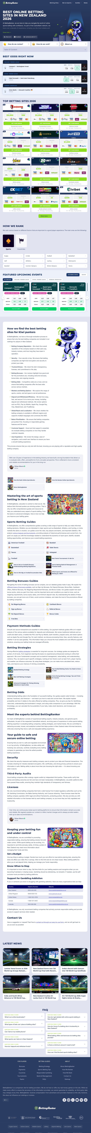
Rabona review (73, 126)
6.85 (25, 298)
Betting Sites (54, 3)
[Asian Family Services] (71, 1117)
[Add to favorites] (5, 65)
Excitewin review (74, 182)
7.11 (25, 301)
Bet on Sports (66, 3)
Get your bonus (16, 123)
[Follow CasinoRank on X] (73, 1100)
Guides (77, 3)
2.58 (81, 298)
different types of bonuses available (19, 587)
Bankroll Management (44, 1076)
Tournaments (22, 1076)
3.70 (76, 301)
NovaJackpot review (45, 126)
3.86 (48, 298)
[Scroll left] (3, 298)
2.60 (70, 298)
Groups (84, 274)
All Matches (7, 279)
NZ (5, 1100)
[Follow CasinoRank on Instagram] (68, 1100)
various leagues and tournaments (24, 533)
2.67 (81, 301)
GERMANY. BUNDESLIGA (55, 279)
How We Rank (67, 1073)
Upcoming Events (73, 274)
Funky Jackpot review (45, 209)
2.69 (70, 301)
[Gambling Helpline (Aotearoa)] (57, 1117)
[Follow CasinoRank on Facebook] (64, 1100)
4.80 (20, 298)
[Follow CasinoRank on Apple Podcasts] (85, 1100)
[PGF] (44, 1117)
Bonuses (22, 1066)
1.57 (53, 298)
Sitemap (67, 1079)
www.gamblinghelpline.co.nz (57, 890)
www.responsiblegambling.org (58, 901)
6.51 (42, 301)
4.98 (20, 301)
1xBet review (16, 209)
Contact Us (67, 1076)
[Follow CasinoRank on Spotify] (81, 1100)
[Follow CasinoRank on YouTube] (77, 1100)
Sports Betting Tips (44, 1070)
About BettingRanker (67, 1066)
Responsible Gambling (44, 1073)
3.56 (76, 298)
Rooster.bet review (16, 126)
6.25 (42, 298)
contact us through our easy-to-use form (50, 922)
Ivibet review (73, 209)
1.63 (53, 301)
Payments (22, 1070)
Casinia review (45, 153)
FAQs (44, 1079)
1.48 (14, 301)
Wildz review (16, 182)
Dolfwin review (73, 153)
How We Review (67, 1070)
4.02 (48, 301)
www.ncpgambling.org (55, 897)
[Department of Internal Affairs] (12, 1117)
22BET (8, 298)
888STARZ (8, 301)
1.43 (14, 298)
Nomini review (16, 153)
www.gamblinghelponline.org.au (58, 904)
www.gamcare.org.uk (55, 893)
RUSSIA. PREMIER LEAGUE (39, 279)
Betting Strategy (44, 1066)
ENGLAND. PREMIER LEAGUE (21, 279)
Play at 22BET (16, 308)
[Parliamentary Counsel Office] (28, 1117)
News (85, 3)
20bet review (45, 182)
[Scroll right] (87, 298)
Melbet (8, 304)
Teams (22, 1079)
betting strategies (24, 651)
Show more (44, 216)
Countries (22, 1073)
